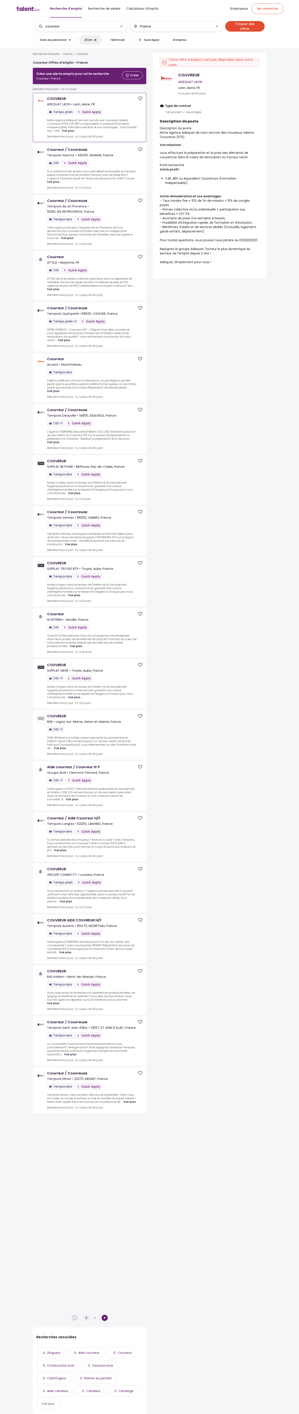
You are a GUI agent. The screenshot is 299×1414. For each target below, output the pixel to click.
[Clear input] (121, 26)
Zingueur (53, 1353)
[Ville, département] (172, 26)
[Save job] (140, 98)
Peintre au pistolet (98, 1378)
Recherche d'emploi (46, 54)
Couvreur (125, 1353)
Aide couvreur (89, 1353)
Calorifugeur (56, 1378)
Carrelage (126, 1391)
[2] (105, 1318)
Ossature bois (102, 1365)
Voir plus (68, 131)
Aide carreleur (57, 1391)
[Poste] (77, 26)
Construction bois (60, 1365)
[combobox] (80, 26)
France (67, 54)
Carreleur (93, 1391)
